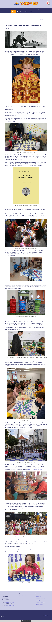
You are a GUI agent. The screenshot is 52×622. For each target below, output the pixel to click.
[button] (39, 11)
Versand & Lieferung (40, 602)
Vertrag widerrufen (26, 620)
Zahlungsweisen (39, 604)
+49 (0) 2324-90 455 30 (9, 602)
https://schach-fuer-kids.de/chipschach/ (36, 469)
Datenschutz (45, 616)
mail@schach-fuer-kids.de (10, 605)
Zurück (41, 19)
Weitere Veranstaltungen (23, 595)
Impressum (45, 615)
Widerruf (38, 600)
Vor (45, 19)
